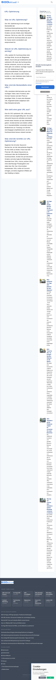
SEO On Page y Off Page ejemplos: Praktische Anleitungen (16, 614)
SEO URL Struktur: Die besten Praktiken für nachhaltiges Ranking (18, 617)
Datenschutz (5, 652)
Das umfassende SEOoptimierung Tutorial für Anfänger (15, 640)
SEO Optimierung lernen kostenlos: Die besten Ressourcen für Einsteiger (20, 635)
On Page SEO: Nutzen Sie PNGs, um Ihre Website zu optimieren (17, 625)
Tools (3, 663)
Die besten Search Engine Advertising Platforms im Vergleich (17, 632)
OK (50, 677)
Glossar (4, 661)
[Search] (51, 2)
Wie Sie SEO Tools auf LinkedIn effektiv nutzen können (15, 620)
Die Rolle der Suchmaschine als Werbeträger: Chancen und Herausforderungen (22, 643)
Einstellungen (43, 675)
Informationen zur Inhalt (8, 658)
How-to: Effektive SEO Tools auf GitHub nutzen (13, 623)
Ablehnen (42, 677)
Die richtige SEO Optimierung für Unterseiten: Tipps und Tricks (17, 637)
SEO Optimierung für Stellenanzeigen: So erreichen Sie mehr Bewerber (49, 425)
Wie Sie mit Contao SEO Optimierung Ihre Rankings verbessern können (50, 506)
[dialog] (43, 671)
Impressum (5, 650)
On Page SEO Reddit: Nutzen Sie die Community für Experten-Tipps (50, 208)
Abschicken (45, 87)
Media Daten (5, 669)
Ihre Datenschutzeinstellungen (10, 666)
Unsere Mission (6, 655)
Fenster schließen (46, 91)
